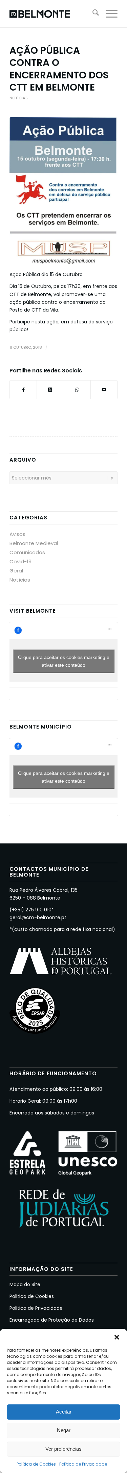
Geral (16, 570)
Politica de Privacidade (36, 1308)
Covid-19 (20, 561)
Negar (63, 1430)
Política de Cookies (36, 1464)
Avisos (17, 534)
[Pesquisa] (92, 13)
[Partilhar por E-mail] (104, 389)
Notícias (18, 98)
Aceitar (63, 1412)
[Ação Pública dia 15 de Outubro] (63, 190)
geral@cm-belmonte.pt (37, 917)
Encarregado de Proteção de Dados (51, 1320)
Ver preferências (63, 1449)
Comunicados (27, 552)
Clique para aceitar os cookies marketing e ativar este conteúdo (63, 661)
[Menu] (108, 13)
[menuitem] (92, 13)
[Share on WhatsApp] (77, 389)
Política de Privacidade (83, 1464)
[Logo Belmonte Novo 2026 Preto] (52, 13)
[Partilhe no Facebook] (23, 389)
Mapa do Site (24, 1284)
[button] (116, 1337)
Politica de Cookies (31, 1296)
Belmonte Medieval (33, 543)
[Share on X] (50, 389)
